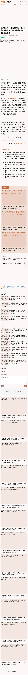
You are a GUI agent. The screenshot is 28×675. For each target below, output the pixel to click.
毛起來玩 (10, 5)
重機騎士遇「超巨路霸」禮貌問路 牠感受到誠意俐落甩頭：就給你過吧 (15, 170)
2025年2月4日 (20, 144)
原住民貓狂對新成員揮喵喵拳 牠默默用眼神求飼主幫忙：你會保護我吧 (15, 164)
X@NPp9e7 (5, 79)
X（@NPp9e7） (13, 98)
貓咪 (3, 183)
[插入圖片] (22, 386)
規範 (3, 386)
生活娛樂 (21, 5)
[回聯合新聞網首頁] (3, 2)
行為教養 (15, 5)
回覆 (25, 386)
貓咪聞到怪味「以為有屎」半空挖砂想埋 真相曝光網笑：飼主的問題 (15, 158)
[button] (20, 1)
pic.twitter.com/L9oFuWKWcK (14, 140)
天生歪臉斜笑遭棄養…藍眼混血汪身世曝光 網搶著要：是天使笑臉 (15, 153)
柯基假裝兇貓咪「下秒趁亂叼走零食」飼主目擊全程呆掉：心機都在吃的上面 (15, 176)
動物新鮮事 (4, 5)
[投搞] (22, 1)
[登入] (24, 2)
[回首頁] (6, 2)
